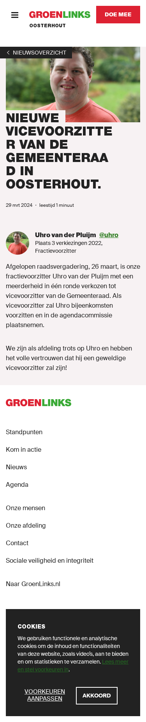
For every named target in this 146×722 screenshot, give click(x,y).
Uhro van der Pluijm (65, 235)
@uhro (108, 235)
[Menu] (14, 14)
